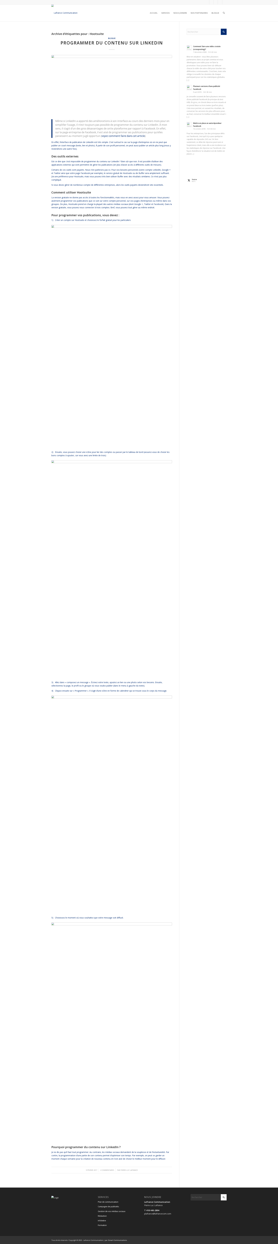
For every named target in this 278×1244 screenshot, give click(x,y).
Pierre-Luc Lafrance (129, 1170)
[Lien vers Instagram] (216, 2)
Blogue (112, 38)
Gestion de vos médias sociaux (111, 1211)
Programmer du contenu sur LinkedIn (112, 43)
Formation (102, 1225)
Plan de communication (108, 1202)
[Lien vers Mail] (224, 2)
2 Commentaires (107, 1170)
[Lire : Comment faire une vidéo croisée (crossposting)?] (189, 47)
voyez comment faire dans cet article (123, 136)
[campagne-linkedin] (111, 85)
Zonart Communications (117, 1240)
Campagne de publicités (108, 1206)
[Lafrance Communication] (64, 12)
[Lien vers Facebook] (207, 2)
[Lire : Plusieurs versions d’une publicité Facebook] (189, 87)
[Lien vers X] (211, 2)
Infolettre (102, 1220)
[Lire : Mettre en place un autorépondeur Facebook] (189, 124)
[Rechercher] (224, 12)
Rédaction (102, 1216)
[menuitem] (153, 12)
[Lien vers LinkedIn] (220, 2)
